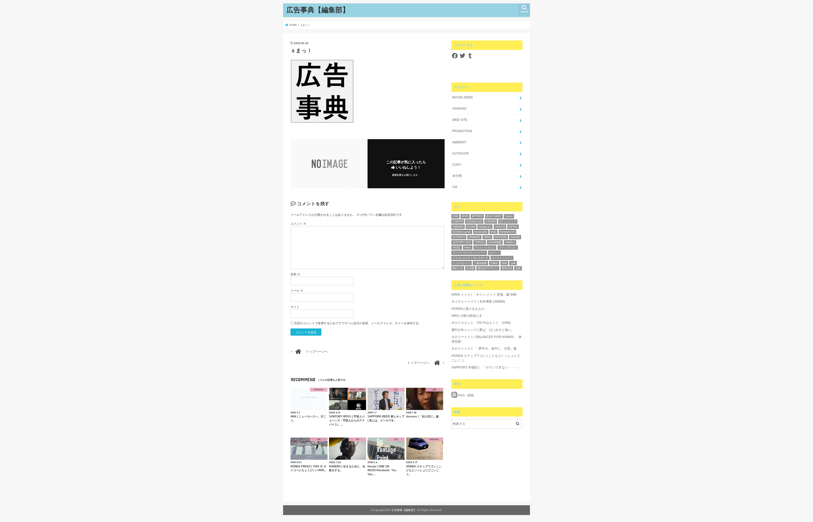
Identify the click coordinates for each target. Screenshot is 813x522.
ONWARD (474, 237)
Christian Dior (474, 221)
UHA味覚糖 (494, 242)
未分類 (457, 175)
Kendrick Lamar (462, 231)
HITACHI (500, 226)
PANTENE (501, 237)
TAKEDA (480, 242)
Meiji (493, 231)
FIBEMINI (458, 226)
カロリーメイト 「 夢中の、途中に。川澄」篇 (484, 348)
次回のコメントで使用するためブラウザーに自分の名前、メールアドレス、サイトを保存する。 (358, 323)
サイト (294, 307)
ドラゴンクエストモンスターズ (470, 257)
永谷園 (470, 268)
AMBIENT (459, 142)
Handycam (485, 226)
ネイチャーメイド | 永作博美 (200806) (478, 301)
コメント (298, 223)
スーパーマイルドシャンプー (469, 252)
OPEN (487, 237)
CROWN (491, 221)
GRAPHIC (459, 108)
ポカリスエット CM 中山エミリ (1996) (481, 322)
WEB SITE (459, 120)
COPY (456, 164)
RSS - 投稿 (465, 395)
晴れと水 (458, 268)
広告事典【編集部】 (317, 10)
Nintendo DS (507, 231)
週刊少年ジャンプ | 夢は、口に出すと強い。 (482, 330)
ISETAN (513, 226)
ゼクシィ (494, 252)
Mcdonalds (480, 231)
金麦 (518, 268)
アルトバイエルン (485, 247)
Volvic (467, 247)
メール (296, 290)
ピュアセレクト (461, 263)
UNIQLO (510, 242)
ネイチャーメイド (502, 257)
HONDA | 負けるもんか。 (469, 308)
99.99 (465, 216)
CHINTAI (458, 221)
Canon (509, 216)
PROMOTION (462, 131)
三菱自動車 (480, 263)
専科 (504, 263)
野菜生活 (507, 268)
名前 (295, 274)
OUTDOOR (460, 153)
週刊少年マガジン (488, 268)
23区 (455, 216)
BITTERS (477, 216)
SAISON (515, 237)
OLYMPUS (459, 237)
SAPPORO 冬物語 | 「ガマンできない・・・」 (486, 367)
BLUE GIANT (493, 216)
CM (454, 187)
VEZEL (457, 247)
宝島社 (494, 263)
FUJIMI (471, 226)
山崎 (513, 263)
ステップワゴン (508, 247)
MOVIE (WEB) (462, 97)
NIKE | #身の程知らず (466, 315)
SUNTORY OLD (462, 242)
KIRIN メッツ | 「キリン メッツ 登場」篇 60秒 (484, 294)
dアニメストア (507, 221)
